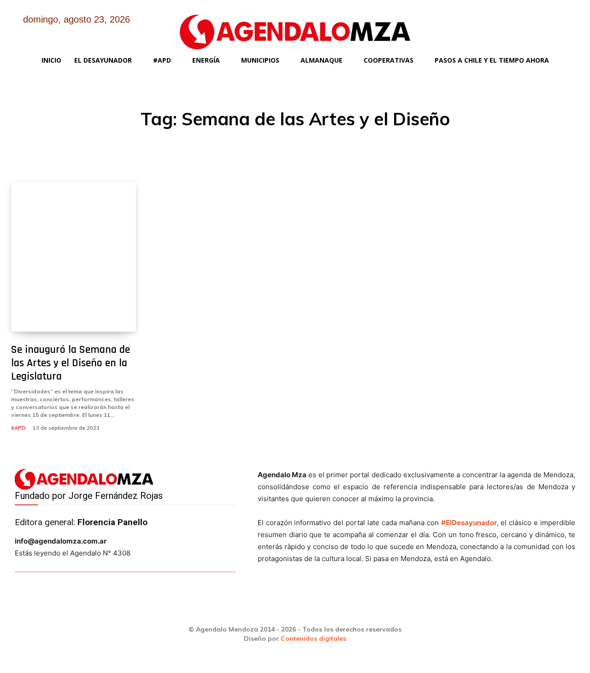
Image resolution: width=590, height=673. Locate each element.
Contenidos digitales (313, 638)
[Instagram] (501, 26)
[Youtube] (548, 26)
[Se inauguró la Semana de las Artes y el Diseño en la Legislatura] (73, 257)
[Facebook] (477, 26)
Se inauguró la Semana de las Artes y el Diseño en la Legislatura (70, 363)
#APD (18, 428)
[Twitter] (525, 26)
